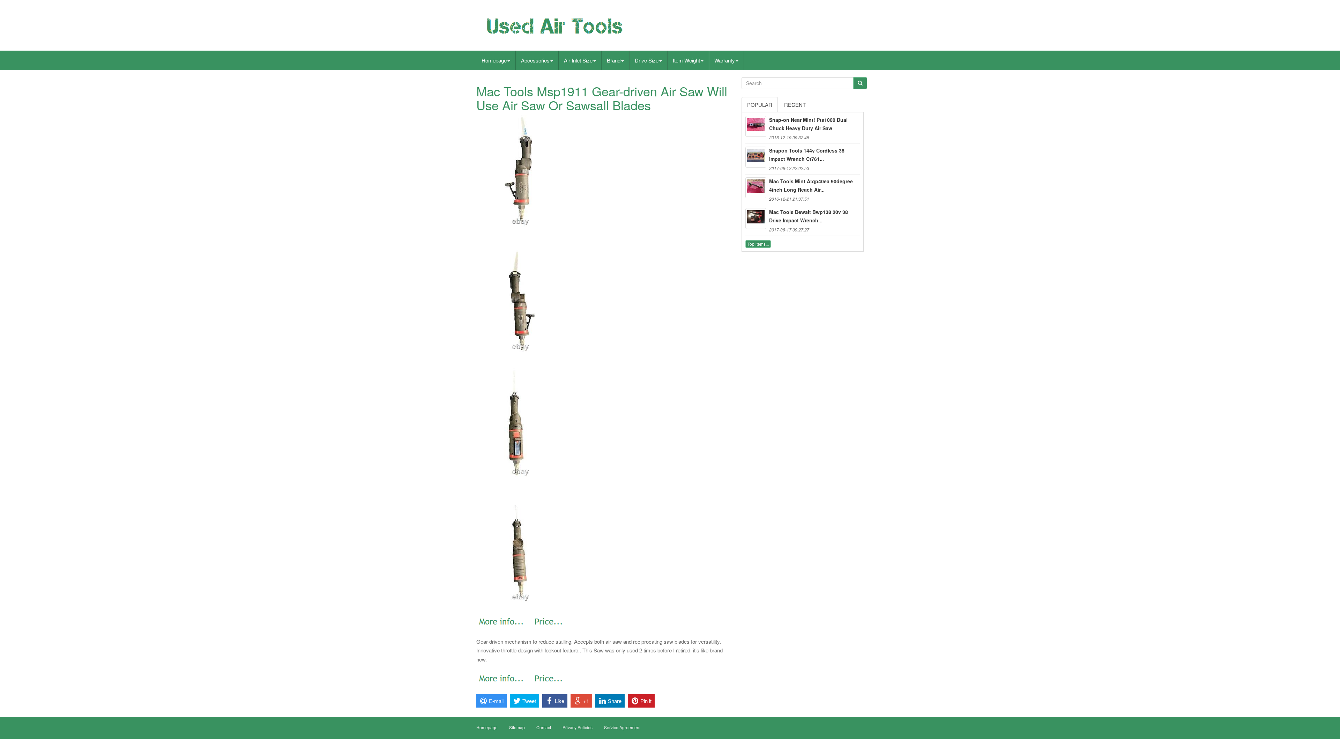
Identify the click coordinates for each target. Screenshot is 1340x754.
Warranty (724, 60)
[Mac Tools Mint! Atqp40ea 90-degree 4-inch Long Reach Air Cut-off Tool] (755, 187)
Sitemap (517, 727)
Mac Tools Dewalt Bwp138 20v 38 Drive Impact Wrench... (808, 216)
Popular (759, 104)
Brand (613, 60)
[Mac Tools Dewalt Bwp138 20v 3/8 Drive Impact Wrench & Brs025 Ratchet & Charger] (755, 218)
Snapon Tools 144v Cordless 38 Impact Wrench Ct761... (806, 154)
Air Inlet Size (578, 60)
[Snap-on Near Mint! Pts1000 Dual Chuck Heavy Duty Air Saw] (755, 126)
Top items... (758, 244)
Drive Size (646, 60)
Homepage (494, 60)
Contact (543, 727)
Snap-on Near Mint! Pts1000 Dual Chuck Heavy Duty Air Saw (808, 124)
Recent (795, 104)
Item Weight (686, 60)
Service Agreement (622, 727)
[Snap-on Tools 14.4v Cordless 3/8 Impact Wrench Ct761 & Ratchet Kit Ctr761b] (755, 157)
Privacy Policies (578, 727)
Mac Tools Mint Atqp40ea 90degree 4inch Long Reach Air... (811, 185)
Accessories (535, 60)
